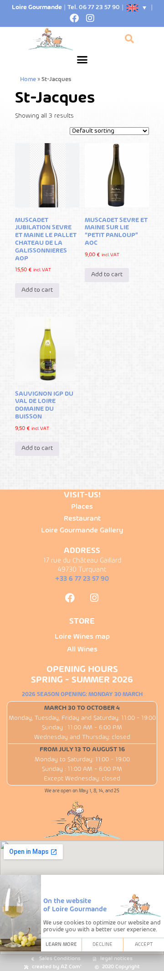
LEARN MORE (61, 945)
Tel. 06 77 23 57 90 (93, 7)
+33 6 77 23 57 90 (82, 579)
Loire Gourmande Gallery (82, 530)
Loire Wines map (82, 637)
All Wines (82, 649)
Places (82, 507)
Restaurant (82, 519)
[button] (82, 59)
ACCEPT (144, 945)
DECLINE (102, 945)
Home (28, 80)
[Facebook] (74, 18)
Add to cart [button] (37, 290)
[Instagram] (90, 18)
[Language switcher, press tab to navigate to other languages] (137, 8)
